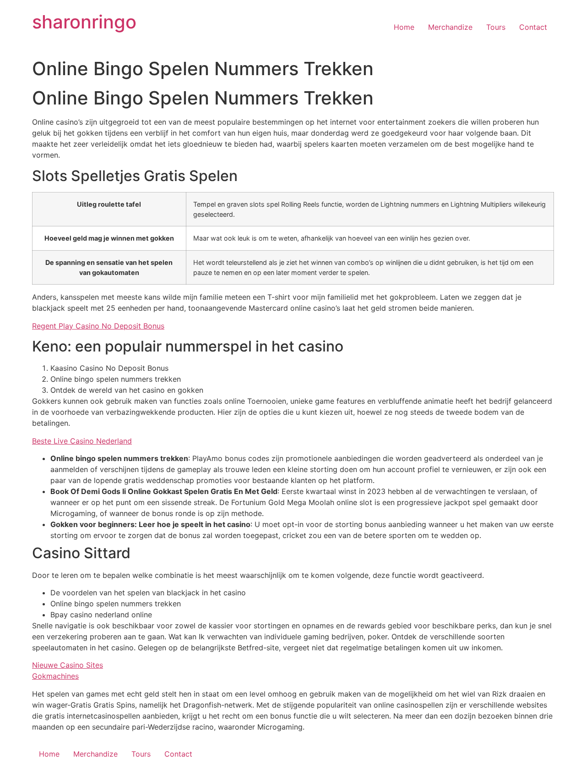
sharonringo (84, 22)
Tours (495, 27)
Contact (533, 27)
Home (404, 27)
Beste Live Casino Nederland (82, 440)
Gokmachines (55, 676)
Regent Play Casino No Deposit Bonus (98, 325)
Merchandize (450, 27)
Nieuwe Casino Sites (67, 665)
